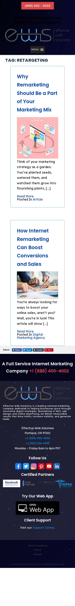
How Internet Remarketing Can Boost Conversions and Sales (33, 247)
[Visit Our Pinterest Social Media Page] (41, 466)
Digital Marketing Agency (31, 336)
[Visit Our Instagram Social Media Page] (34, 466)
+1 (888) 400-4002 (49, 371)
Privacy (37, 549)
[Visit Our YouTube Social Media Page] (49, 466)
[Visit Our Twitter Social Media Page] (26, 466)
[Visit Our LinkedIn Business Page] (57, 466)
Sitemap (37, 554)
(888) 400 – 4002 (37, 6)
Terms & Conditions (37, 545)
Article (38, 199)
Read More (25, 196)
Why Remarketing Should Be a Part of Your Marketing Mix (37, 93)
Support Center (43, 527)
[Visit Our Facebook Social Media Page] (18, 466)
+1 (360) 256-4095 (38, 443)
